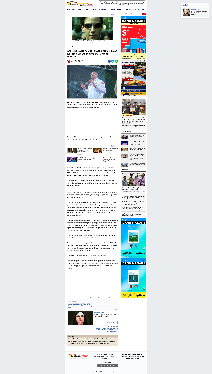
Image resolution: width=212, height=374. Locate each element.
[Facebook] (98, 365)
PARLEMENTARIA (102, 9)
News (74, 9)
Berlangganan (126, 354)
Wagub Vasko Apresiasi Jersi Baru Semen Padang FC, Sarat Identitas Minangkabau (91, 341)
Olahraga (112, 9)
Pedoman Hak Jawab (135, 356)
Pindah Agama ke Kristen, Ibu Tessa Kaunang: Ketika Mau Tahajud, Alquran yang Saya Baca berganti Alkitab (133, 197)
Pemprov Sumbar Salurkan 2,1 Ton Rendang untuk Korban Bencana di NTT (89, 343)
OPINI (134, 9)
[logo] (78, 357)
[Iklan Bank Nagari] (133, 257)
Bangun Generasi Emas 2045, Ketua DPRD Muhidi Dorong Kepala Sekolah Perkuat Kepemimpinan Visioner (132, 214)
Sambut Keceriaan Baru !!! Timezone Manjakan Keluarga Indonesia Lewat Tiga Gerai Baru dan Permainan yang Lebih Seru (133, 203)
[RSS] (116, 365)
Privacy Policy (105, 356)
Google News (110, 297)
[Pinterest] (104, 365)
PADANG (86, 9)
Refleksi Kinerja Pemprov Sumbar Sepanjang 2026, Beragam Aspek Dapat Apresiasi (91, 338)
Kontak (111, 354)
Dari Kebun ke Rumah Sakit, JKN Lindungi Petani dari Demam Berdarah (137, 137)
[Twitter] (101, 365)
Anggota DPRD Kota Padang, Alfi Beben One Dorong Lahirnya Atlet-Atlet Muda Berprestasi (137, 143)
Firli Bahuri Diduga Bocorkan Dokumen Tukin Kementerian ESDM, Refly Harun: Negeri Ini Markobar (106, 330)
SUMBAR (80, 9)
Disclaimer (97, 356)
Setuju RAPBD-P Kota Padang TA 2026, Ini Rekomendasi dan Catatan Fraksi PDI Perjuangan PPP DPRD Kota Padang (132, 209)
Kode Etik (133, 354)
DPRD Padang (127, 9)
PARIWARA (141, 9)
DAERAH (93, 9)
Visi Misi (112, 356)
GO (144, 13)
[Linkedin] (110, 365)
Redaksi (106, 354)
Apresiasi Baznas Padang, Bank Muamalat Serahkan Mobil (131, 188)
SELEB (119, 9)
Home (68, 9)
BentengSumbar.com (105, 371)
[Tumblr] (113, 365)
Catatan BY (99, 354)
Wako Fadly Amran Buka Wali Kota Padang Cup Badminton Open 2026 (138, 164)
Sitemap (104, 358)
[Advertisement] (92, 120)
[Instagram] (107, 365)
